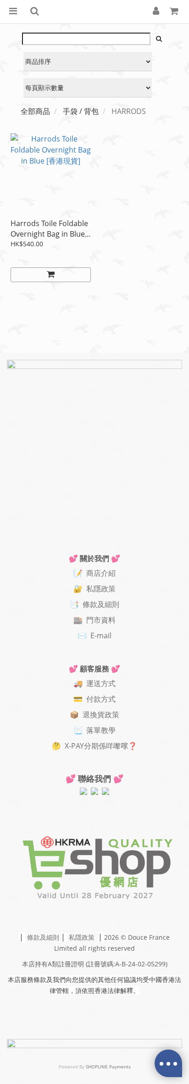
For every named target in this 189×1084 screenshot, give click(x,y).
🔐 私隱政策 (94, 589)
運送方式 (101, 683)
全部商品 (35, 111)
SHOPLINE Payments (108, 1066)
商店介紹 (101, 573)
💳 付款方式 (94, 699)
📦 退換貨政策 (94, 714)
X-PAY (74, 746)
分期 (91, 746)
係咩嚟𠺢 (113, 746)
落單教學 (101, 730)
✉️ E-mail (94, 635)
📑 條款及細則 (94, 604)
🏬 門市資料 (94, 620)
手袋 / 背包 (81, 111)
